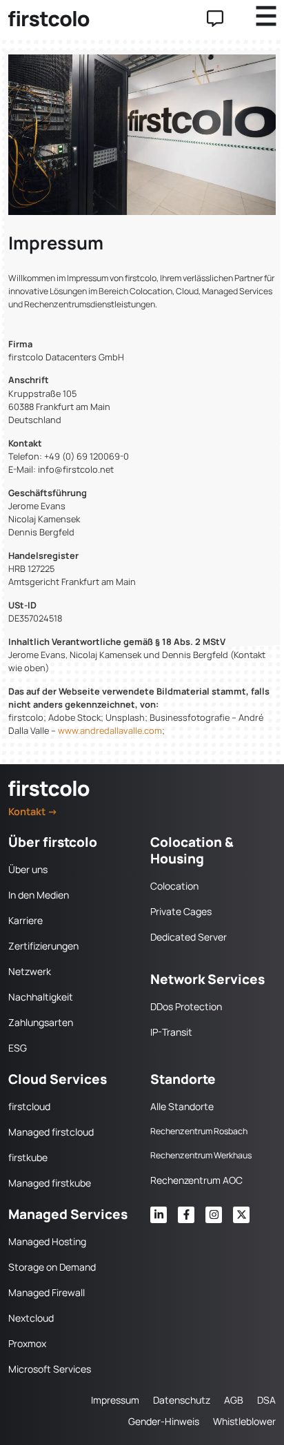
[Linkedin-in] (158, 1215)
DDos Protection (186, 1006)
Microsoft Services (49, 1368)
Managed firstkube (49, 1182)
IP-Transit (171, 1031)
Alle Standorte (182, 1106)
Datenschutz (181, 1399)
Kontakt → (33, 811)
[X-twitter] (241, 1215)
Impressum (115, 1399)
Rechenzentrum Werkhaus (201, 1155)
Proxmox (27, 1343)
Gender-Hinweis (163, 1421)
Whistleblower (244, 1421)
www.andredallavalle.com (109, 730)
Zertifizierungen (43, 945)
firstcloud (29, 1106)
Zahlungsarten (40, 1022)
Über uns (28, 869)
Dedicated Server (188, 936)
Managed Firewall (46, 1292)
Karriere (25, 920)
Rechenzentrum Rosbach (198, 1131)
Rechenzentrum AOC (196, 1180)
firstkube (28, 1157)
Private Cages (181, 911)
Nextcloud (31, 1317)
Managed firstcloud (51, 1131)
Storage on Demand (52, 1266)
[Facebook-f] (186, 1215)
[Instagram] (213, 1215)
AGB (233, 1399)
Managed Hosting (47, 1241)
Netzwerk (29, 971)
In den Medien (38, 894)
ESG (17, 1047)
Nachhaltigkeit (40, 996)
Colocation (174, 885)
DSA (266, 1399)
